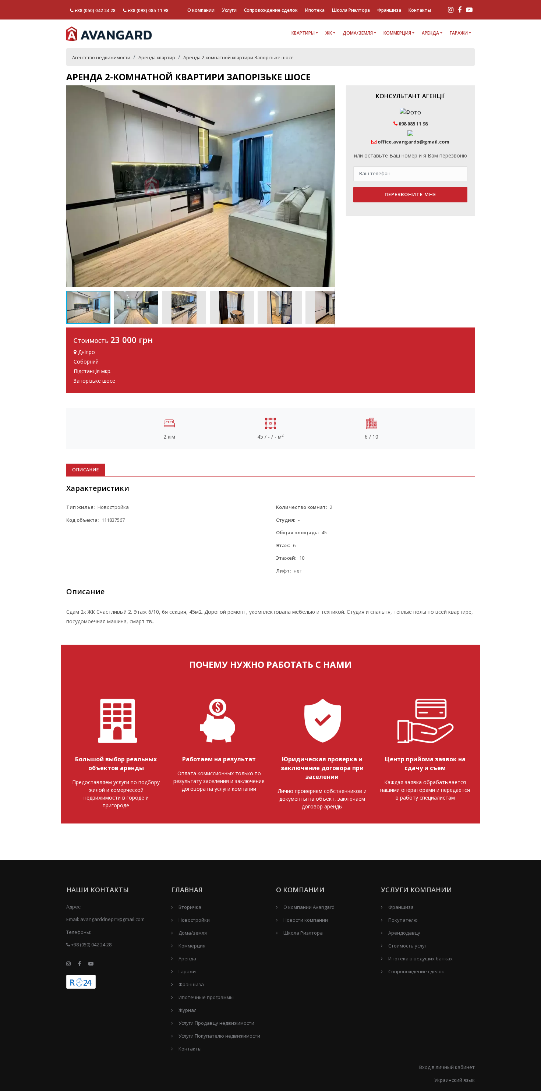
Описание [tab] (85, 470)
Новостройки (194, 920)
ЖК (328, 33)
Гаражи (459, 33)
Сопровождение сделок (271, 10)
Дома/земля (358, 33)
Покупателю (403, 920)
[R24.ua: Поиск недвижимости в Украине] (81, 982)
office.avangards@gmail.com (413, 141)
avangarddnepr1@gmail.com (112, 919)
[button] (328, 92)
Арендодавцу (404, 932)
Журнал (187, 1010)
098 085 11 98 (412, 123)
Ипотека (315, 10)
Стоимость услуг (407, 945)
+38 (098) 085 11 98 (148, 10)
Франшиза (389, 10)
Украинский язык (454, 1080)
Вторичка (189, 907)
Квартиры (303, 33)
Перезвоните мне (410, 194)
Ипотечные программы (206, 997)
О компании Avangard (309, 907)
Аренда (430, 33)
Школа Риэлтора (351, 10)
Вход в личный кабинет (447, 1067)
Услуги (229, 10)
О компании (201, 10)
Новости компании (305, 920)
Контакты (420, 10)
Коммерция (397, 33)
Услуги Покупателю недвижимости (219, 1035)
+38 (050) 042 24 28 (95, 10)
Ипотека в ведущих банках (420, 958)
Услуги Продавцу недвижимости (216, 1023)
